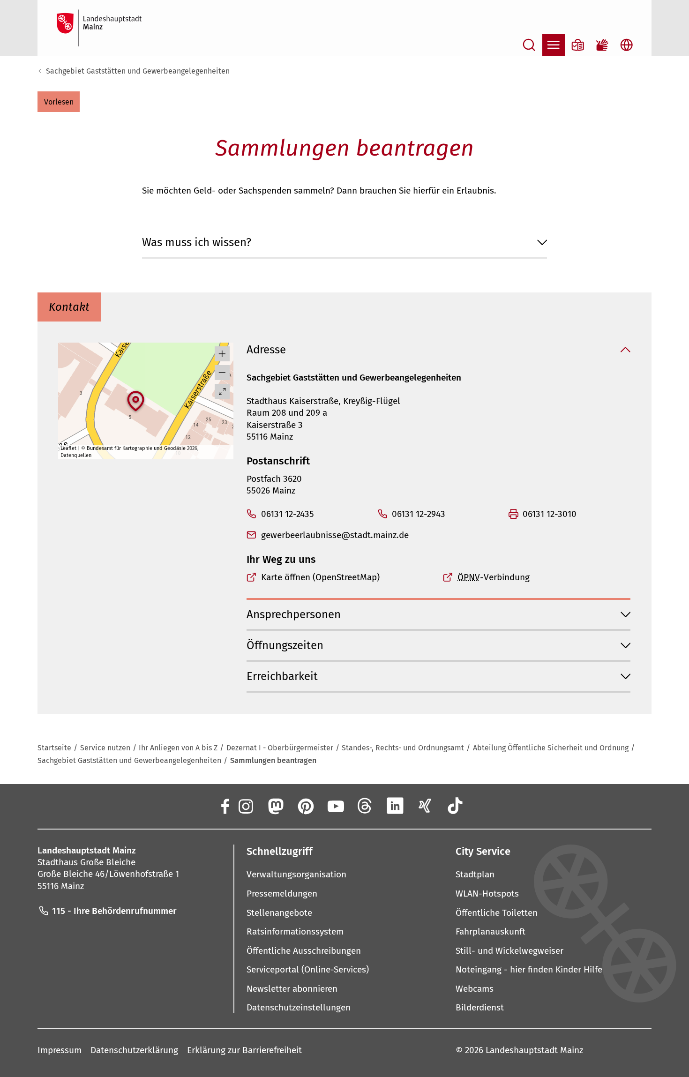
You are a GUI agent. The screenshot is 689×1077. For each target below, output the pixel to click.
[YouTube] (335, 805)
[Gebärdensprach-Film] (602, 45)
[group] (145, 401)
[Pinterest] (305, 805)
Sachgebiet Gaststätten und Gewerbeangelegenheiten (138, 71)
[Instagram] (245, 805)
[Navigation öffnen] (553, 45)
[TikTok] (455, 805)
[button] (58, 101)
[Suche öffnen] (529, 45)
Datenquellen (75, 455)
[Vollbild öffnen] (222, 391)
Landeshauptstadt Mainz (534, 1050)
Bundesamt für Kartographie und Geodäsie (136, 448)
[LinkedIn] (395, 805)
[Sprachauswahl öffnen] (626, 45)
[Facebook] (224, 805)
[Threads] (365, 805)
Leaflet (68, 448)
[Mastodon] (275, 805)
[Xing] (425, 805)
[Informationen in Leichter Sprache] (578, 45)
